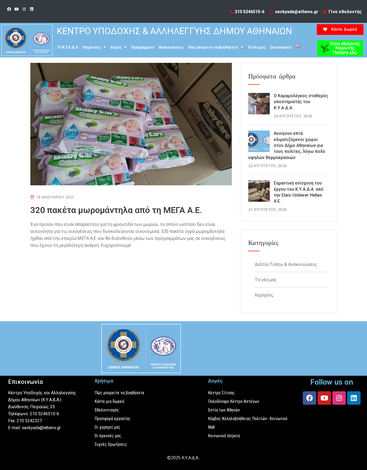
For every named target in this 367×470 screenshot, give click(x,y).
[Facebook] (9, 9)
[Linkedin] (31, 9)
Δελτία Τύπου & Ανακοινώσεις (286, 264)
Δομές (116, 47)
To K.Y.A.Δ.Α (67, 47)
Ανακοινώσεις (171, 47)
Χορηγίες (264, 295)
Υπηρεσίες (91, 47)
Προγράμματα (142, 47)
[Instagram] (24, 9)
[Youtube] (16, 9)
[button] (340, 29)
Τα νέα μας (256, 47)
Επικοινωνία (281, 47)
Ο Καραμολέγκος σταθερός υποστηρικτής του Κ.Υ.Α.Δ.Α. (301, 101)
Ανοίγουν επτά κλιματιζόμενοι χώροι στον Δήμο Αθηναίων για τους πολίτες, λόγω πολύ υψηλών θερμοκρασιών (286, 145)
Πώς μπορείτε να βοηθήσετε (213, 47)
